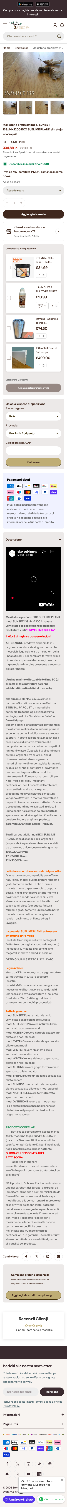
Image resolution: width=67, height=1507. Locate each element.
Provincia (12, 425)
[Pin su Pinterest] (47, 1256)
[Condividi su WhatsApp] (58, 1256)
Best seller (21, 48)
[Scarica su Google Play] (25, 4)
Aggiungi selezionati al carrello (33, 387)
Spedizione (25, 152)
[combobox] (33, 36)
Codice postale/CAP (18, 442)
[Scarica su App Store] (42, 4)
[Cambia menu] (5, 25)
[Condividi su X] (37, 1256)
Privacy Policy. (11, 1405)
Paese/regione (15, 408)
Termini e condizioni (46, 1401)
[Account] (55, 25)
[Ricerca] (59, 36)
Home (7, 48)
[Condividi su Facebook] (26, 1256)
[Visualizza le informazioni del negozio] (58, 231)
